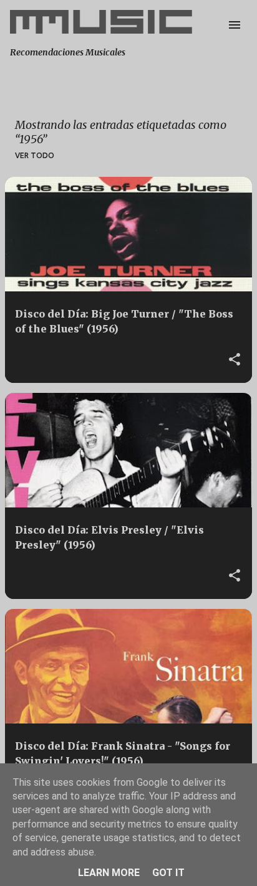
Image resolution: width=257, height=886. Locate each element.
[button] (234, 360)
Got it (168, 873)
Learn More (109, 873)
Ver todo (34, 155)
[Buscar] (209, 25)
